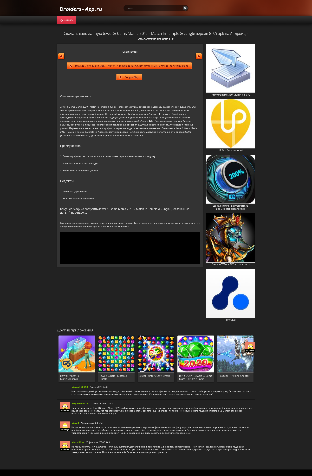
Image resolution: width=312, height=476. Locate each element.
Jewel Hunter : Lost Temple (154, 375)
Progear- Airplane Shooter (234, 375)
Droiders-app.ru (81, 8)
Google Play (132, 77)
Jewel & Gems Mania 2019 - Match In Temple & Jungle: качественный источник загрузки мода (131, 65)
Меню (68, 20)
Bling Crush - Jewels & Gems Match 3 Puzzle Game (195, 377)
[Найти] (185, 8)
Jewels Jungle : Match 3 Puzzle (113, 377)
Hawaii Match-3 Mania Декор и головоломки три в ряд (74, 377)
